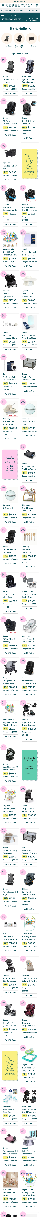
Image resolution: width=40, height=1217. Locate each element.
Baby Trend (26, 76)
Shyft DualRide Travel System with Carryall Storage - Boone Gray (29, 723)
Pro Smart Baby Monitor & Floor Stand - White (9, 378)
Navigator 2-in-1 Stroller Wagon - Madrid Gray (10, 682)
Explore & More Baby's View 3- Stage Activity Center (9, 810)
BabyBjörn (26, 975)
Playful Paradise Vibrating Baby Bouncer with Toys (10, 723)
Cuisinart (6, 332)
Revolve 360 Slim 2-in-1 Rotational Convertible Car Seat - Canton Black (29, 208)
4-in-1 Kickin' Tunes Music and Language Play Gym (10, 253)
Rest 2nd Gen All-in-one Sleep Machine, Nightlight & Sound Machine (29, 253)
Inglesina (6, 163)
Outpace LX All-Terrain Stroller (29, 809)
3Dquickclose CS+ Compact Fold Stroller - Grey (9, 979)
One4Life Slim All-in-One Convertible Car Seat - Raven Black (9, 595)
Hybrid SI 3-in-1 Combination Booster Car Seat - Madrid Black (29, 80)
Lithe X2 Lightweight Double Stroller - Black (10, 295)
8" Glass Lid (8, 508)
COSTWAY (7, 1190)
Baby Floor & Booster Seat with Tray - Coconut (27, 295)
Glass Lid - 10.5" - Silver (29, 422)
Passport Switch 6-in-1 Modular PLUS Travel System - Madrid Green (29, 1110)
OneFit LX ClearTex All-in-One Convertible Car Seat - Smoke (29, 893)
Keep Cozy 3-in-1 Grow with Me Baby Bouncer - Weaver (29, 640)
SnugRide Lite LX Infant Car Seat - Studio (10, 768)
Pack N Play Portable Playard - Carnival (29, 851)
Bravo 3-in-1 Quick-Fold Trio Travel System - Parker (9, 1024)
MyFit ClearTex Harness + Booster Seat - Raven (9, 551)
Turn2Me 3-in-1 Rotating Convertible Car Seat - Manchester (29, 122)
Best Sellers (13, 15)
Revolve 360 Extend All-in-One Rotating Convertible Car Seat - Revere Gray (10, 208)
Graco (5, 76)
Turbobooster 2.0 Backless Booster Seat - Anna (10, 1152)
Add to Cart (10, 93)
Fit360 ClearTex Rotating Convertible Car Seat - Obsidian (9, 640)
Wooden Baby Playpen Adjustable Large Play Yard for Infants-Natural (10, 1193)
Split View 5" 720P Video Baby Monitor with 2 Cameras (10, 938)
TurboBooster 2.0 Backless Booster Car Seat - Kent (29, 467)
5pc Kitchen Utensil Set (27, 550)
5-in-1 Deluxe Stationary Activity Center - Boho (29, 509)
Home (3, 15)
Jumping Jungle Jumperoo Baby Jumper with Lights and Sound (29, 938)
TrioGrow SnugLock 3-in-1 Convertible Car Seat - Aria (29, 1024)
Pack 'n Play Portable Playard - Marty (29, 378)
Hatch (24, 249)
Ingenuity (26, 636)
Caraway (6, 419)
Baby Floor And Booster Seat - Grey (28, 1152)
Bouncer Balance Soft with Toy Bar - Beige (29, 979)
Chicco (5, 547)
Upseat (25, 291)
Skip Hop (6, 806)
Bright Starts (27, 591)
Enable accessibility (20, 1)
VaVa (5, 934)
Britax (5, 591)
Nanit (5, 374)
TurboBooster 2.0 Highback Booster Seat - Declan (10, 80)
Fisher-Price (27, 934)
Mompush (7, 291)
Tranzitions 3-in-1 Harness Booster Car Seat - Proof (29, 682)
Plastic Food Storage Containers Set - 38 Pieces (10, 1110)
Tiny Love (26, 505)
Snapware (7, 1106)
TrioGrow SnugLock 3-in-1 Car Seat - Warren (10, 122)
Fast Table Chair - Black (10, 167)
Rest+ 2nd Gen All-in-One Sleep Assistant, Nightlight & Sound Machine (29, 336)
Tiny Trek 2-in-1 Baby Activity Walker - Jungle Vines (28, 1069)
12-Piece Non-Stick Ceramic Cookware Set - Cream (9, 423)
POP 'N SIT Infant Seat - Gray (29, 595)
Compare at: (10, 89)
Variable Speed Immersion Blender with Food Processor (10, 336)
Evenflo (6, 204)
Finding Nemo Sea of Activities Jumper (29, 1193)
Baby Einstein (8, 249)
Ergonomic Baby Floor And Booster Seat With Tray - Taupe (10, 851)
